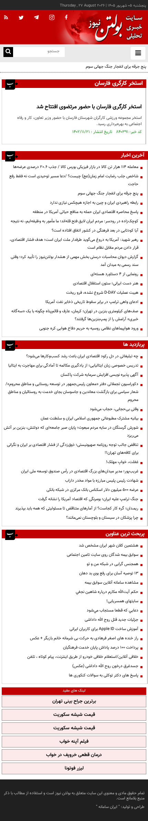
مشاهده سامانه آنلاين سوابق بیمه (111, 583)
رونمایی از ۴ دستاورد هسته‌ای (114, 274)
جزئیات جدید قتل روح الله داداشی (111, 620)
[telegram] (36, 17)
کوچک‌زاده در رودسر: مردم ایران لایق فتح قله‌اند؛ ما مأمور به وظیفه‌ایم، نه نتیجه (74, 221)
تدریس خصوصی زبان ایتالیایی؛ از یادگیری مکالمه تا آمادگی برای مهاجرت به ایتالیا (73, 365)
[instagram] (52, 18)
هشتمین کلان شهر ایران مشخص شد (108, 545)
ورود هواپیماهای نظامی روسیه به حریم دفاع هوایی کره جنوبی (88, 328)
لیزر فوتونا (74, 768)
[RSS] (6, 17)
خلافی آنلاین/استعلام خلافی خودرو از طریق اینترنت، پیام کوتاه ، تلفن (82, 657)
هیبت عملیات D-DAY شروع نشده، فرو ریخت (102, 293)
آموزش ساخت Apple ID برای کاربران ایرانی (104, 629)
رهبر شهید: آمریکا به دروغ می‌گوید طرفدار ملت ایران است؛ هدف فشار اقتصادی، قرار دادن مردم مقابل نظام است (74, 244)
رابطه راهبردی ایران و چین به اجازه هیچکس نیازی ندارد (94, 203)
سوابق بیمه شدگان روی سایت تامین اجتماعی (102, 555)
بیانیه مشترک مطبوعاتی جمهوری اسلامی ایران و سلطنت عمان (89, 418)
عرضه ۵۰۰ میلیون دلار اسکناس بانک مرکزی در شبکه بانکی (92, 490)
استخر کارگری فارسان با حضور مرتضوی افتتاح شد (89, 107)
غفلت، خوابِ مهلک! (122, 462)
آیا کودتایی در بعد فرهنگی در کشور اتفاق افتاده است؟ (95, 230)
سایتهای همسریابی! (122, 601)
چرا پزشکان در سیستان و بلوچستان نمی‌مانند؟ (102, 518)
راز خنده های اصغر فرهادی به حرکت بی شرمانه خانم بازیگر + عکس (84, 638)
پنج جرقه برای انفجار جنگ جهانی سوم (116, 67)
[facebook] (66, 17)
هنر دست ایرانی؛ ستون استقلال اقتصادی (105, 283)
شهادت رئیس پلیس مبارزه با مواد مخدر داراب (101, 480)
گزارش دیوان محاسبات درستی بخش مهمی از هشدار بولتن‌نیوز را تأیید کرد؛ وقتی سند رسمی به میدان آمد (74, 261)
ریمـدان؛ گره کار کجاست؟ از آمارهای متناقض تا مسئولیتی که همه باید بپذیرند (76, 508)
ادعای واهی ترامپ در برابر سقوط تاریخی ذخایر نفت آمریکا (91, 302)
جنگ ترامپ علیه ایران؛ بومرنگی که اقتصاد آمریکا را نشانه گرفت (88, 499)
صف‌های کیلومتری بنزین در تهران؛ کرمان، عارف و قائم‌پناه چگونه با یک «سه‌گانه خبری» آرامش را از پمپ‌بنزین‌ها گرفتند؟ (74, 315)
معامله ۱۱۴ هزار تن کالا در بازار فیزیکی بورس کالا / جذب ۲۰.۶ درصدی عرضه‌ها (75, 167)
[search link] (8, 52)
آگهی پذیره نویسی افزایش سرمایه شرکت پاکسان (99, 375)
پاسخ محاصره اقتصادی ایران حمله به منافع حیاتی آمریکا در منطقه (85, 212)
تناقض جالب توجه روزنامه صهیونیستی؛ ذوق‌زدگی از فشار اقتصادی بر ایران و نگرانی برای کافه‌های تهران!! (72, 449)
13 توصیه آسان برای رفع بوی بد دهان (108, 573)
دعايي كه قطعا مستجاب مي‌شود (112, 610)
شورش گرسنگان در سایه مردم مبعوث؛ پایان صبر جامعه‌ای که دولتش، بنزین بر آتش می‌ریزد (71, 432)
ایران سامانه (107, 807)
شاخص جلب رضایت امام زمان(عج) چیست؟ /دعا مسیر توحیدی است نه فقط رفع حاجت (73, 180)
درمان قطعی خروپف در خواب (74, 755)
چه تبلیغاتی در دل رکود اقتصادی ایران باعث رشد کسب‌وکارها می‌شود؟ (82, 356)
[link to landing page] (113, 27)
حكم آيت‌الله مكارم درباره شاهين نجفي (107, 592)
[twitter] (21, 18)
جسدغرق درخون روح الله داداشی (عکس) (105, 666)
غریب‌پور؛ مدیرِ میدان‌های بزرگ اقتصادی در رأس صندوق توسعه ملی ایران (79, 471)
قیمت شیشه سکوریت (74, 715)
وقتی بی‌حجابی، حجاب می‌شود (114, 409)
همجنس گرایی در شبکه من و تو (112, 564)
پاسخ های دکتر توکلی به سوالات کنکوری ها (103, 675)
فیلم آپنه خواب (74, 741)
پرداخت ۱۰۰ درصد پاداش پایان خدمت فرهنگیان (100, 647)
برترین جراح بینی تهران (74, 701)
